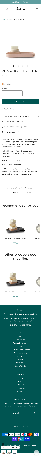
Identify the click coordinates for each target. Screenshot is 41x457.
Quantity (4, 89)
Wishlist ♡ (20, 391)
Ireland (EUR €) (19, 426)
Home (3, 19)
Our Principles (20, 356)
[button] (20, 43)
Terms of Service (20, 366)
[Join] (35, 413)
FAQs (20, 346)
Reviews (20, 359)
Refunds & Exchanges (20, 343)
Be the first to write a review (21, 193)
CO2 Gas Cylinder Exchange (20, 350)
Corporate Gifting (20, 353)
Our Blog (20, 385)
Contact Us (20, 388)
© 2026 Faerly (7, 445)
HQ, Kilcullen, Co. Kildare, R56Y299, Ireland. (25, 445)
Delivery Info (20, 340)
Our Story (20, 381)
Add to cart (20, 102)
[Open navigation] (3, 9)
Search (20, 336)
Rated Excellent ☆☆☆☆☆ (20, 2)
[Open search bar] (8, 9)
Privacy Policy (20, 363)
